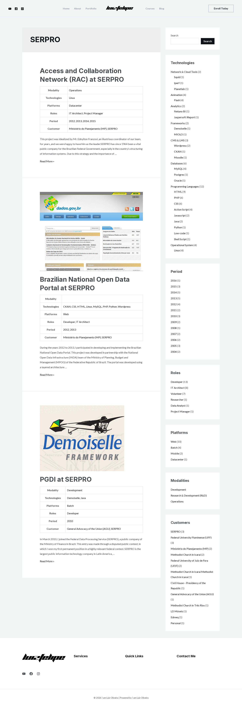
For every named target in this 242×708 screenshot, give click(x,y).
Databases (177, 163)
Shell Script (180, 239)
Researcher (177, 399)
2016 (174, 280)
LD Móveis (177, 611)
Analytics (176, 106)
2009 (174, 322)
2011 (174, 310)
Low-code (179, 233)
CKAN (67, 306)
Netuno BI (180, 111)
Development (74, 490)
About (77, 8)
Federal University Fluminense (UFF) (191, 537)
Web (66, 314)
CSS (74, 306)
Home (66, 8)
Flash (177, 100)
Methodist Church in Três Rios (188, 605)
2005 (174, 345)
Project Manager (93, 113)
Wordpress (124, 306)
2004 (174, 351)
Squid (177, 77)
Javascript (180, 215)
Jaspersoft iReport (184, 117)
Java (83, 497)
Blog (161, 8)
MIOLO (178, 134)
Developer (69, 321)
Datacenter (75, 105)
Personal (176, 623)
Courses (150, 8)
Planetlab (179, 88)
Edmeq (175, 617)
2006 (174, 339)
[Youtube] (9, 8)
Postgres (179, 174)
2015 (93, 121)
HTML (81, 306)
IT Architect (76, 113)
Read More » (47, 161)
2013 (79, 121)
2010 (70, 521)
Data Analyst (178, 405)
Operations (75, 90)
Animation (176, 94)
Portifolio (91, 8)
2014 (86, 121)
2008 (174, 327)
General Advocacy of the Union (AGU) (88, 528)
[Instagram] (22, 8)
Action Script (181, 209)
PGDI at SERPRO (66, 479)
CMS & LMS (178, 140)
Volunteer (176, 393)
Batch (70, 505)
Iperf (177, 83)
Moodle (178, 157)
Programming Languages (185, 186)
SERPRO (113, 128)
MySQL (97, 306)
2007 (174, 333)
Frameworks (178, 123)
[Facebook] (16, 8)
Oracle (178, 180)
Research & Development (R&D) (189, 495)
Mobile (175, 453)
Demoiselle (73, 497)
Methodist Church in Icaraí (186, 554)
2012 (72, 121)
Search (174, 35)
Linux (72, 97)
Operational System (182, 245)
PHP (105, 306)
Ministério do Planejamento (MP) (88, 128)
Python (113, 306)
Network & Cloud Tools (184, 71)
